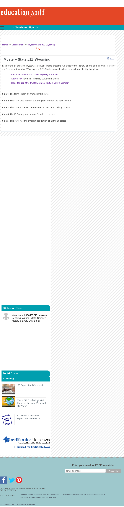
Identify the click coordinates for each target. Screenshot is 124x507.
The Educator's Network (25, 504)
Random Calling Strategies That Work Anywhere (40, 494)
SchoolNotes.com (7, 504)
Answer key (16, 78)
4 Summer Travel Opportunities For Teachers (38, 497)
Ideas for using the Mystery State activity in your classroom (40, 82)
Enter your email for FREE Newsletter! (93, 465)
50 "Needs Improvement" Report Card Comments (29, 417)
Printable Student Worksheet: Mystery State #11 (34, 74)
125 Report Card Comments (30, 385)
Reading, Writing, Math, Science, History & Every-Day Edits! (29, 318)
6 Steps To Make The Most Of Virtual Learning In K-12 (84, 494)
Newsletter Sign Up (26, 27)
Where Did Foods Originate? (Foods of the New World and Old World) (31, 403)
